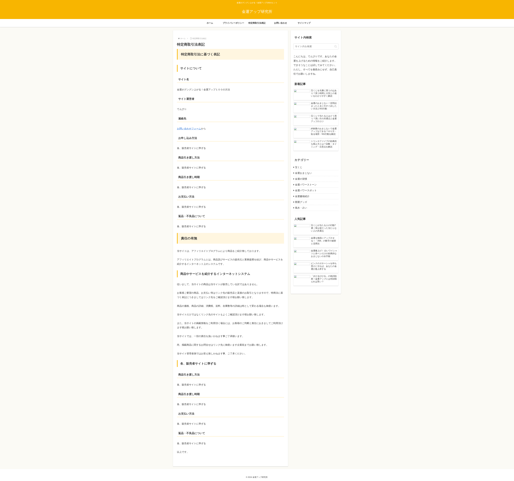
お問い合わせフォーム (189, 128)
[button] (335, 46)
